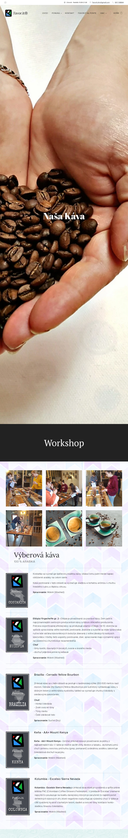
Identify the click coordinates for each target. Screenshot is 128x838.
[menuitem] (46, 13)
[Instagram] (5, 2)
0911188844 (119, 2)
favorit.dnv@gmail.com (101, 2)
